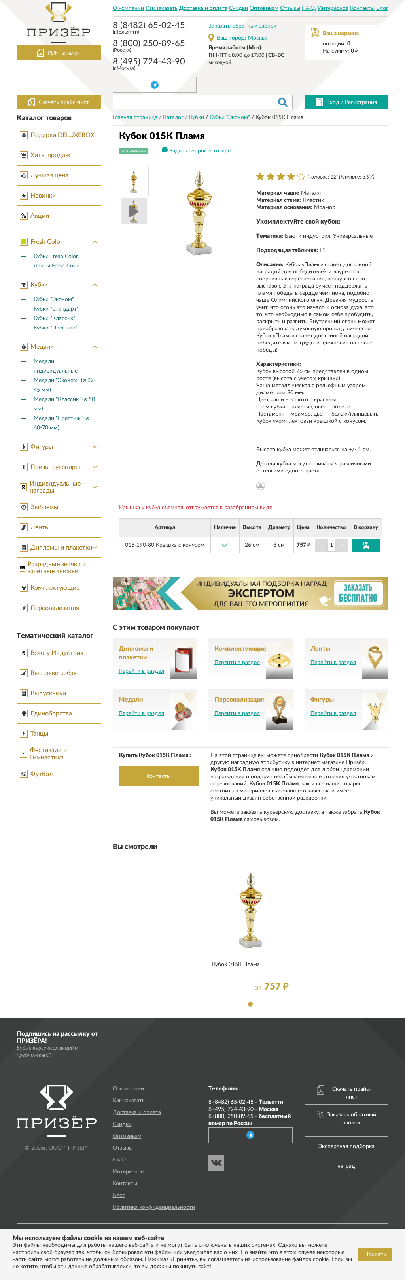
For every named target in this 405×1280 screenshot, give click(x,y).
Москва (257, 38)
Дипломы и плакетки (61, 547)
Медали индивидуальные (56, 366)
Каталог (174, 117)
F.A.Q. (309, 8)
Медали (42, 347)
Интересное (333, 8)
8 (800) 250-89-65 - (249, 1120)
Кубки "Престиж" (55, 328)
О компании (128, 8)
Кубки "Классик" (54, 318)
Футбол (41, 774)
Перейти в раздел (141, 671)
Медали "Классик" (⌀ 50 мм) (64, 404)
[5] (301, 177)
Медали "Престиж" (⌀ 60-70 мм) (61, 423)
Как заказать (162, 8)
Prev (163, 212)
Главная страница (136, 117)
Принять (375, 1254)
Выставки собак (53, 673)
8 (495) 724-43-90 (149, 65)
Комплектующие (54, 588)
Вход (332, 102)
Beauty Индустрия (56, 653)
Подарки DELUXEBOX (62, 135)
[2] (270, 177)
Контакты (362, 8)
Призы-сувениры (55, 467)
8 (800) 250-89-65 (149, 47)
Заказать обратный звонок (242, 26)
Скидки (238, 8)
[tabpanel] (250, 927)
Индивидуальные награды (55, 487)
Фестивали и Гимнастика (48, 753)
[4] (291, 177)
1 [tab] (250, 1004)
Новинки (43, 195)
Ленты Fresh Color (56, 266)
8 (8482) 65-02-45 (149, 29)
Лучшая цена (49, 175)
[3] (281, 177)
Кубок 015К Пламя (236, 964)
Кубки (39, 285)
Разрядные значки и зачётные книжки (57, 567)
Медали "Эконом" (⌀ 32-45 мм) (65, 385)
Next (234, 212)
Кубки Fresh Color (56, 256)
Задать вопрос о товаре (200, 151)
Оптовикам (264, 8)
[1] (260, 177)
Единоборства (51, 713)
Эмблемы (44, 507)
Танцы (39, 733)
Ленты (40, 527)
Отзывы (290, 8)
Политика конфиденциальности (154, 1207)
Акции (39, 216)
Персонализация (54, 608)
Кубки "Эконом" (54, 299)
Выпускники (48, 693)
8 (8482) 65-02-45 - (245, 1102)
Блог (382, 8)
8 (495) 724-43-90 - (243, 1109)
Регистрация (361, 102)
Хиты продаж (50, 155)
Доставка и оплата (203, 8)
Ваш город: (231, 38)
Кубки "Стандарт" (56, 309)
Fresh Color (46, 242)
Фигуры (41, 447)
